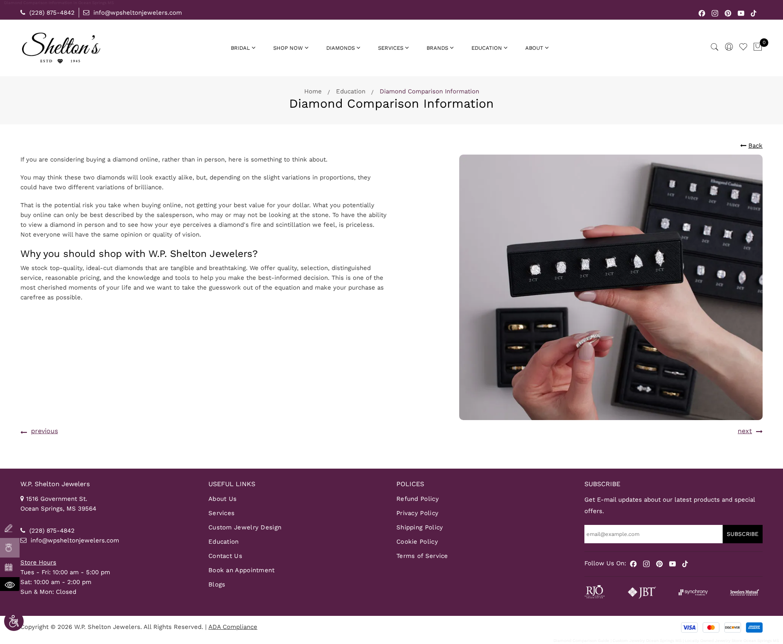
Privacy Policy (417, 513)
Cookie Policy (417, 541)
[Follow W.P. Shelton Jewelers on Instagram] (715, 12)
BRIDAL (240, 48)
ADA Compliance (232, 627)
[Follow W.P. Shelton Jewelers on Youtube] (741, 12)
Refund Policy (417, 498)
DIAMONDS (340, 48)
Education (350, 91)
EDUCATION (486, 48)
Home (313, 91)
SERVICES (390, 48)
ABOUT (534, 48)
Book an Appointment (241, 570)
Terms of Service (422, 556)
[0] (758, 47)
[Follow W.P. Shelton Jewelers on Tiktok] (753, 12)
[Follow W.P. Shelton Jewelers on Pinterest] (728, 12)
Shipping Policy (419, 527)
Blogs (217, 584)
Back (755, 145)
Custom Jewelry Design (244, 527)
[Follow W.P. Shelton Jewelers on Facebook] (702, 12)
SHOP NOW (288, 48)
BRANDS (437, 48)
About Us (222, 498)
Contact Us (225, 556)
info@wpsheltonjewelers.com (136, 12)
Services (221, 513)
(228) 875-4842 (51, 12)
